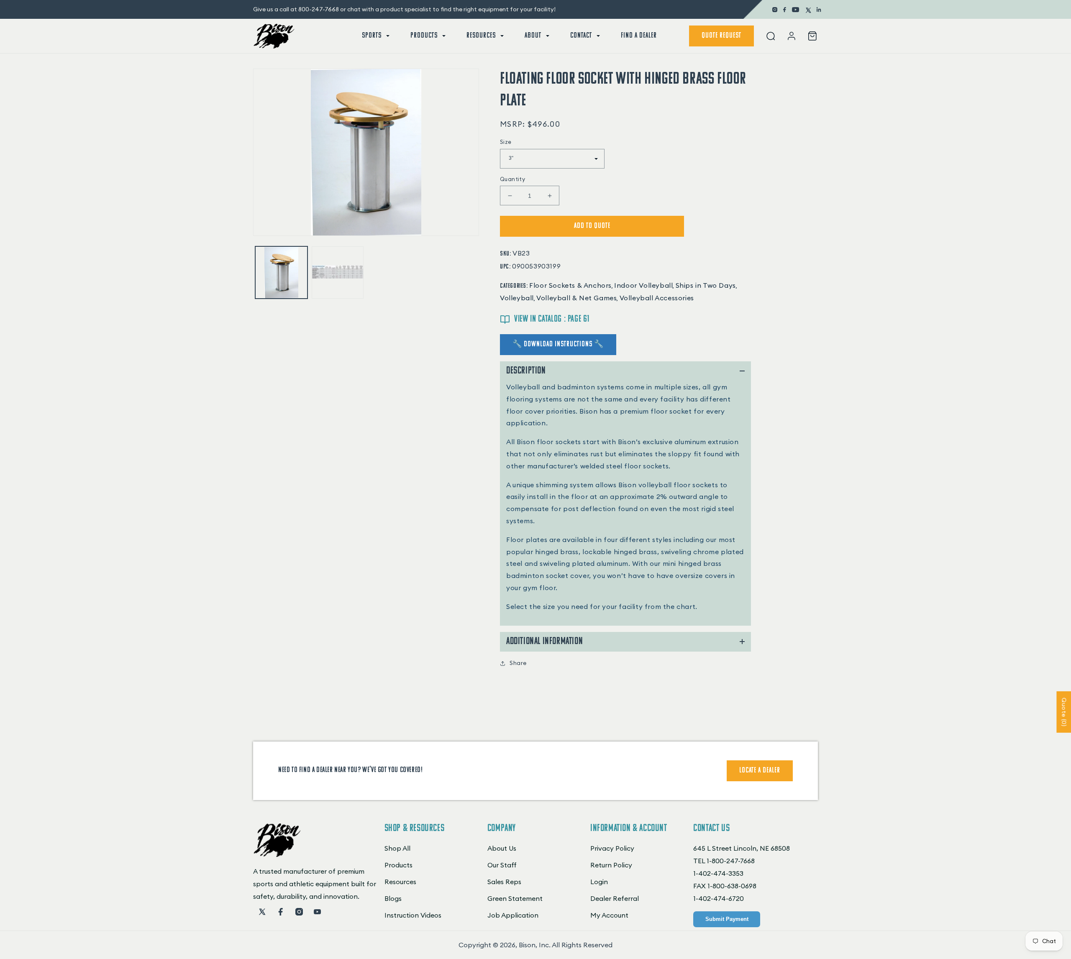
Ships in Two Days (706, 285)
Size (506, 141)
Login (599, 881)
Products (398, 865)
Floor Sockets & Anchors (570, 285)
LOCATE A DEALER (759, 771)
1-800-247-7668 (731, 861)
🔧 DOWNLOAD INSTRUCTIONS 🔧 (558, 344)
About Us (501, 848)
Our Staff (502, 865)
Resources (400, 881)
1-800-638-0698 (731, 886)
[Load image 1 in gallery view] (281, 272)
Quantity (512, 179)
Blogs (393, 898)
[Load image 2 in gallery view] (338, 272)
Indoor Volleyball (643, 285)
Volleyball (517, 298)
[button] (375, 36)
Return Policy (611, 865)
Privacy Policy (612, 848)
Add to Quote (592, 226)
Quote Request (721, 36)
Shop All (397, 848)
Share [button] (518, 663)
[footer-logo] (277, 854)
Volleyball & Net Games (576, 298)
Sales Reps (504, 881)
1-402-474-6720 (718, 898)
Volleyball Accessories (657, 298)
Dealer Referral (614, 898)
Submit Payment (726, 919)
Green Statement (515, 898)
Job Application (512, 915)
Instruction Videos (412, 915)
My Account (609, 915)
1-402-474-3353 (718, 873)
